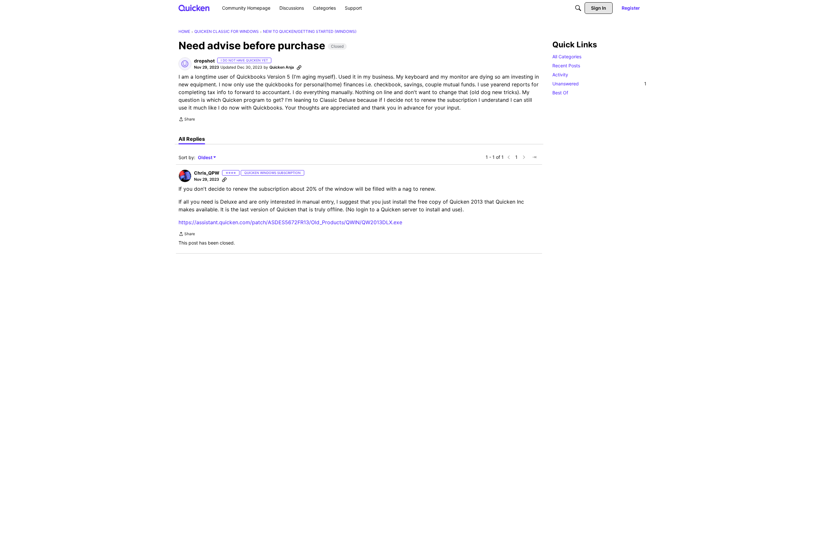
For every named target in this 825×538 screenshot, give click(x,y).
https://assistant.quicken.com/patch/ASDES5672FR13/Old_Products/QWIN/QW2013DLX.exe (290, 222)
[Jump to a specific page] (534, 157)
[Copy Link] (299, 67)
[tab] (192, 138)
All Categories (566, 56)
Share (187, 120)
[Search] (578, 8)
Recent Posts (566, 65)
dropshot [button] (204, 60)
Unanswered (599, 83)
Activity (560, 74)
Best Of (560, 92)
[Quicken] (194, 8)
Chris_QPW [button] (206, 173)
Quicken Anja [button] (281, 67)
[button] (185, 63)
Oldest (205, 158)
